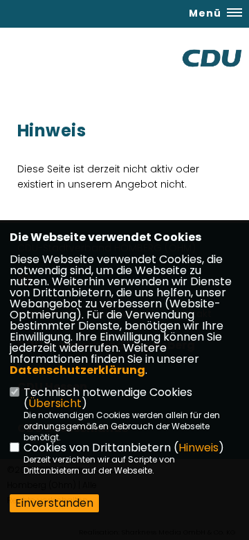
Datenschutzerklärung (77, 370)
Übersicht (55, 403)
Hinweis (198, 448)
